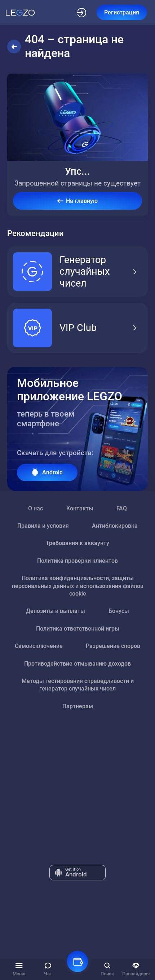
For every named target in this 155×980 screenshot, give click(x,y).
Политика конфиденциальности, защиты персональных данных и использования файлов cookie (77, 586)
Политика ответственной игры (77, 628)
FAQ (121, 508)
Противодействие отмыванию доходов (77, 663)
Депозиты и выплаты (55, 610)
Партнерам (77, 706)
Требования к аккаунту (77, 543)
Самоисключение (39, 646)
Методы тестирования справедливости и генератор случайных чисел (78, 685)
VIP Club (78, 328)
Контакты (79, 508)
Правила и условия (43, 525)
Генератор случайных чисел (84, 271)
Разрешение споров (113, 646)
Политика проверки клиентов (77, 560)
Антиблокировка (115, 525)
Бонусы (118, 610)
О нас (35, 508)
